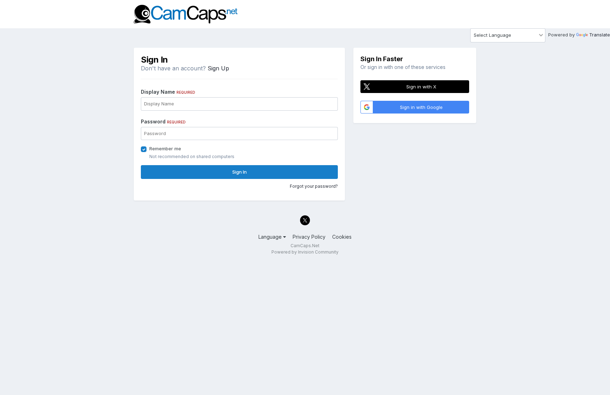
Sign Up (218, 68)
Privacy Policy (309, 237)
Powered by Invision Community (305, 252)
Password (163, 121)
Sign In (239, 172)
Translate (599, 34)
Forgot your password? (314, 186)
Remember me (165, 148)
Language (270, 237)
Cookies (342, 237)
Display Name (168, 92)
